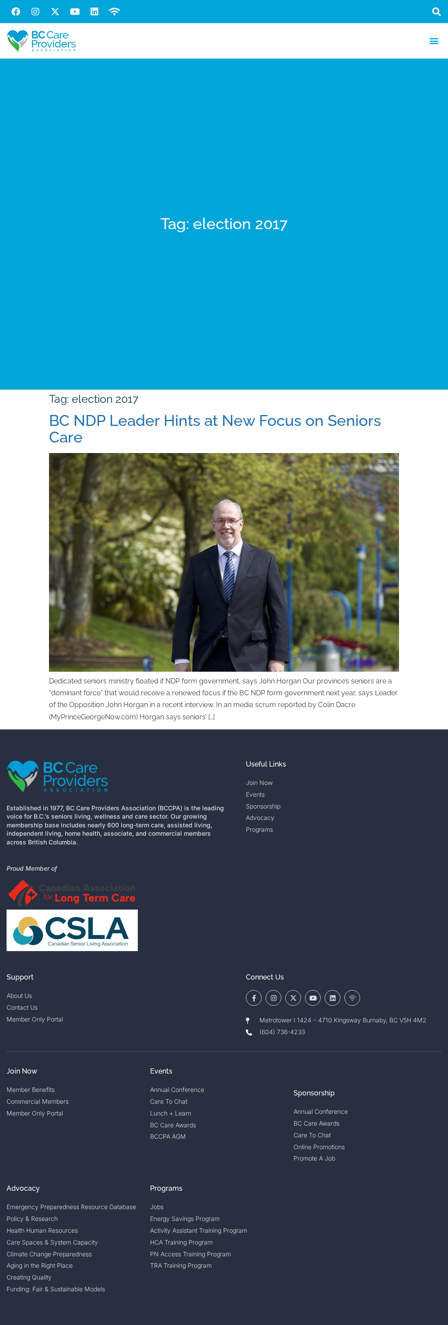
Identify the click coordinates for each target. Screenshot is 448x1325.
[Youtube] (75, 12)
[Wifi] (114, 12)
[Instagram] (35, 12)
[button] (436, 11)
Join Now (22, 1071)
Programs (166, 1188)
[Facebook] (15, 12)
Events (161, 1071)
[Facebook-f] (254, 998)
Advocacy (23, 1188)
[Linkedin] (94, 12)
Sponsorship (314, 1093)
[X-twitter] (55, 12)
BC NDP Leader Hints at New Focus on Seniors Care (215, 428)
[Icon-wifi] (352, 998)
